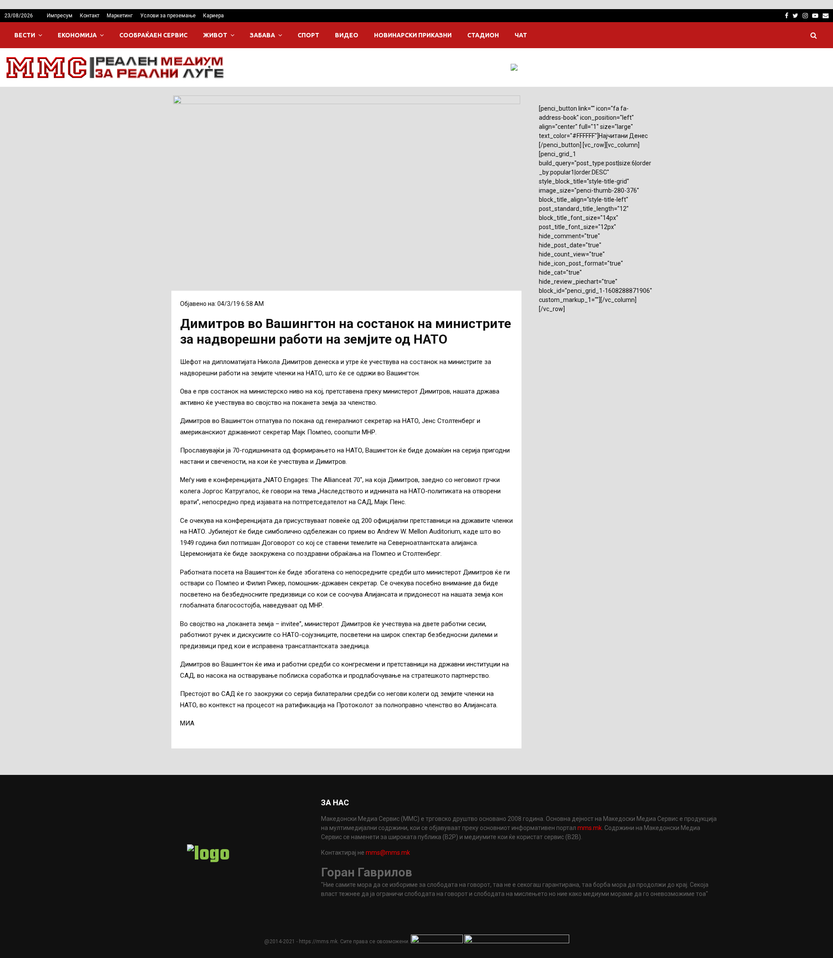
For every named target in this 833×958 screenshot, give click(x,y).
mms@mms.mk (388, 852)
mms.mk (589, 827)
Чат (521, 35)
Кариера (213, 16)
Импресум (59, 16)
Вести (24, 35)
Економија (77, 35)
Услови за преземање (168, 16)
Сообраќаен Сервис (153, 35)
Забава (262, 35)
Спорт (308, 35)
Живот (215, 35)
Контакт (89, 16)
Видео (346, 35)
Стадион (483, 35)
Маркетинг (120, 16)
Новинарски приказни (413, 35)
